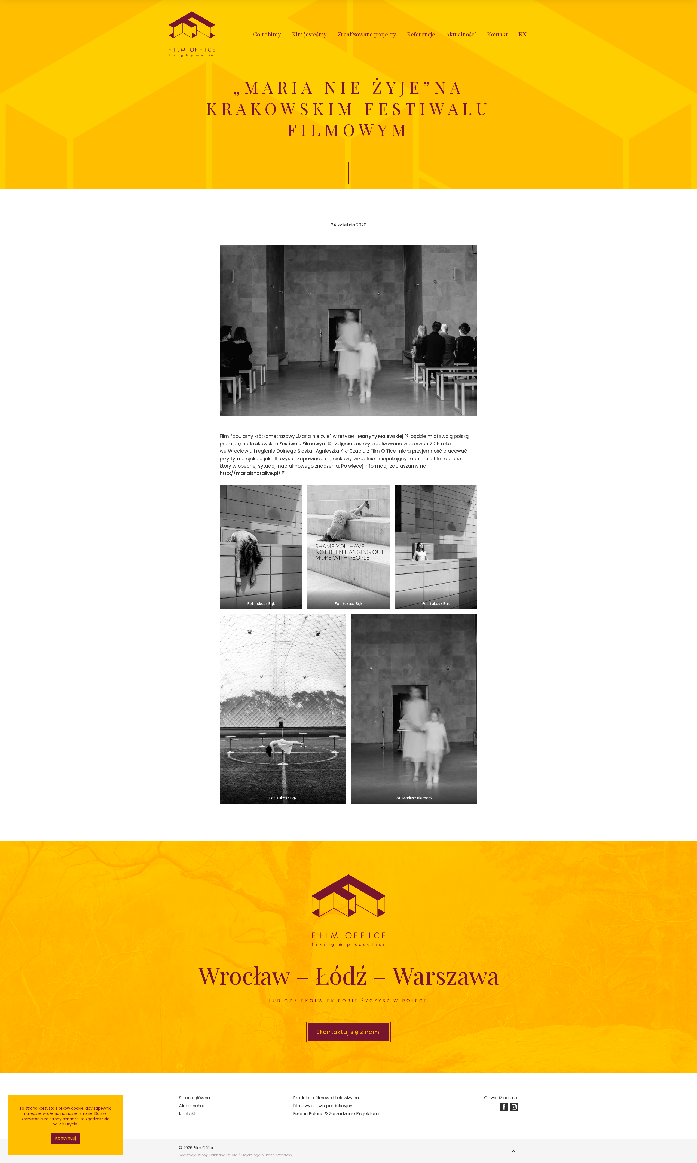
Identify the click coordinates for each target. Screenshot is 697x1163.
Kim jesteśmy (309, 34)
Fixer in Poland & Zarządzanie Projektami (336, 1113)
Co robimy (267, 34)
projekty (367, 34)
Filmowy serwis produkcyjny (322, 1106)
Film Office (204, 1147)
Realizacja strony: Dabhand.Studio (208, 1155)
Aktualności (461, 34)
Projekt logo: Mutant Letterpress (266, 1155)
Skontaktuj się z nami (348, 1032)
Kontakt (497, 34)
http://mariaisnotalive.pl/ (250, 473)
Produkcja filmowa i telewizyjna (326, 1098)
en (522, 34)
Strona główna (194, 1098)
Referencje (421, 34)
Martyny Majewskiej (380, 436)
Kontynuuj (65, 1138)
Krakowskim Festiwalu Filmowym (288, 443)
